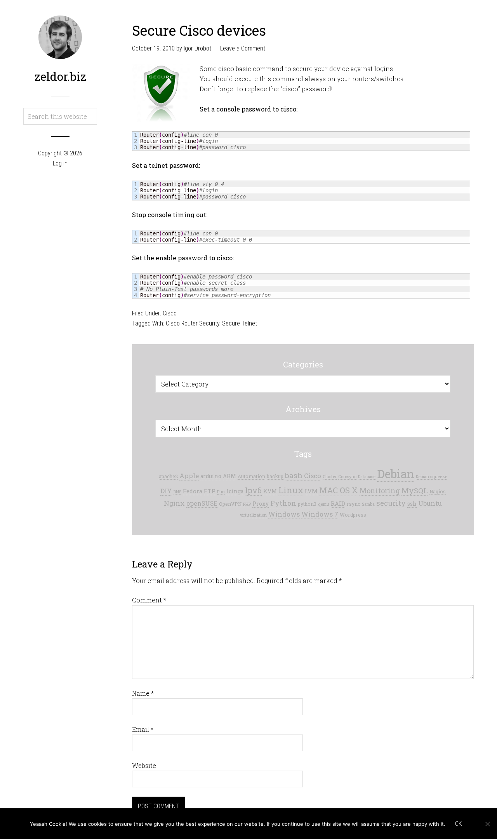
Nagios (437, 491)
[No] (487, 824)
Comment (149, 600)
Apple (189, 475)
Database (366, 476)
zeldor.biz (60, 76)
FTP (209, 491)
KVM (270, 491)
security (391, 503)
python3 (307, 504)
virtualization (253, 515)
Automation (251, 476)
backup (275, 476)
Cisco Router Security (192, 323)
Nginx (174, 503)
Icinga (234, 491)
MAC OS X (338, 490)
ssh (412, 503)
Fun (221, 491)
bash (293, 475)
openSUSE (201, 503)
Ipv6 (253, 490)
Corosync (347, 476)
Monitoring (380, 490)
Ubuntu (430, 503)
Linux (290, 490)
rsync (353, 504)
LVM (311, 491)
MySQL (414, 490)
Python (283, 503)
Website (144, 765)
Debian (395, 473)
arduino (210, 476)
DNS (177, 491)
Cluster (330, 476)
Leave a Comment (242, 48)
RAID (338, 503)
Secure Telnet (239, 323)
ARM (229, 476)
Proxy (260, 503)
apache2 (168, 476)
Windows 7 (319, 514)
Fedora (192, 491)
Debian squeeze (431, 476)
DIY (166, 490)
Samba (368, 504)
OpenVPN (230, 504)
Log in (60, 163)
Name (143, 693)
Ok (458, 823)
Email (142, 729)
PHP (247, 504)
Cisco (170, 313)
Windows (284, 514)
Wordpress (353, 515)
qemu (323, 504)
